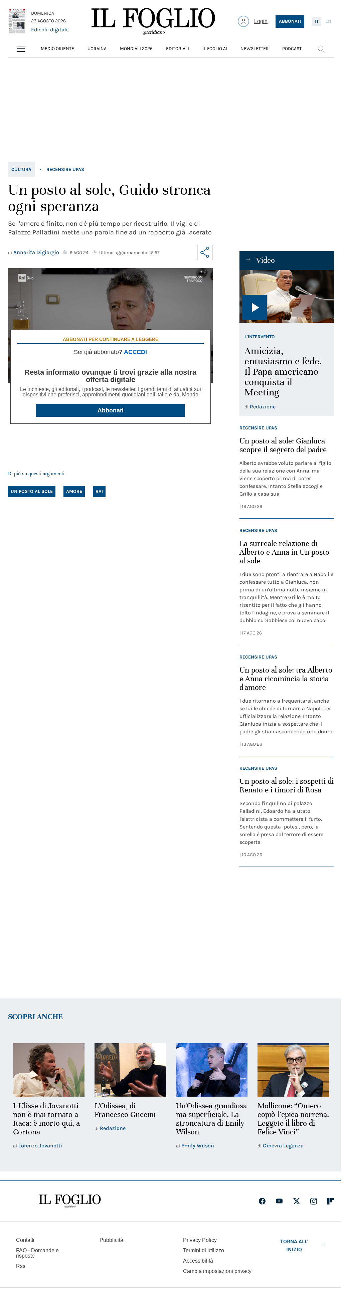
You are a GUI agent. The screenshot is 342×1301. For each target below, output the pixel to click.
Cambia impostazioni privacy (217, 1271)
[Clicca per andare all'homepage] (70, 1201)
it (317, 21)
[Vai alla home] (153, 21)
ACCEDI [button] (135, 352)
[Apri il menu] (21, 49)
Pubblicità (111, 1240)
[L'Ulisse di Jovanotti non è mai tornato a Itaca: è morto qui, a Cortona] (48, 1070)
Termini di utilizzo (203, 1250)
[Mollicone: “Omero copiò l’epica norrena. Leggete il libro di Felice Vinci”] (293, 1070)
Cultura (21, 169)
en (328, 21)
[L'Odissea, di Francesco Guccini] (130, 1070)
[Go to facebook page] (262, 1201)
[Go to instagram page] (313, 1201)
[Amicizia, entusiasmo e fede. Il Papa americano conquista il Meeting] (286, 296)
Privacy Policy (200, 1240)
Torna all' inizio (294, 1245)
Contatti (25, 1240)
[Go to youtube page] (279, 1201)
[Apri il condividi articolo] (205, 252)
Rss (20, 1266)
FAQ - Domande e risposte (37, 1253)
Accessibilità (198, 1261)
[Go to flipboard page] (330, 1201)
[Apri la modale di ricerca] (321, 49)
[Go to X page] (296, 1201)
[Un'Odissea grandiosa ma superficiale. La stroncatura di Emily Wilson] (211, 1070)
